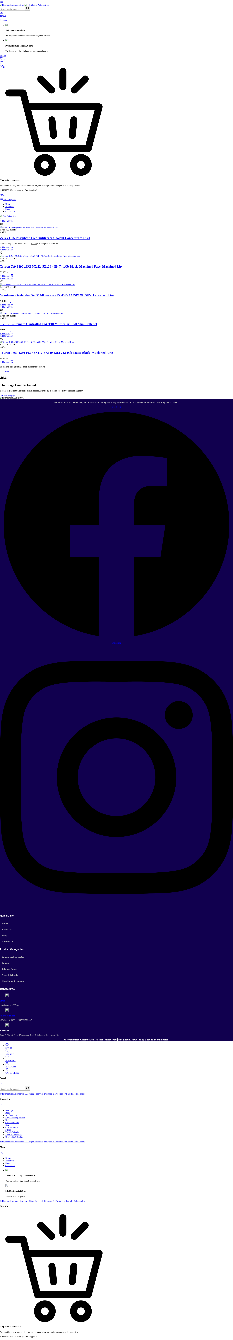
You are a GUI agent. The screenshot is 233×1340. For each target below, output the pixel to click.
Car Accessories (12, 1122)
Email (2, 1000)
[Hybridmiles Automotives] (24, 5)
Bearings (9, 1110)
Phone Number (7, 1015)
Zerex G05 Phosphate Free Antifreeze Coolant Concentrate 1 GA (45, 238)
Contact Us (10, 211)
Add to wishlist (6, 221)
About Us (9, 206)
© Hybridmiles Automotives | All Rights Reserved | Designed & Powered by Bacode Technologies (116, 1039)
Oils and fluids (9, 969)
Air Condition (11, 1115)
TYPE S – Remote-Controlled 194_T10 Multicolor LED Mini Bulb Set (48, 324)
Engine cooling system (13, 957)
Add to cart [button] (5, 247)
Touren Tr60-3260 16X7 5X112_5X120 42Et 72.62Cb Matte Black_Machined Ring (56, 352)
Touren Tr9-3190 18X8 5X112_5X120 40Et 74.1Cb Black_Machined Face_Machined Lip (61, 266)
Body (7, 1113)
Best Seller (9, 216)
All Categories (9, 199)
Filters (8, 1130)
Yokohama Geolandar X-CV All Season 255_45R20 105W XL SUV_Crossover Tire (57, 295)
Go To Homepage (7, 395)
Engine (5, 963)
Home (8, 204)
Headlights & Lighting (13, 981)
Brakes (8, 1120)
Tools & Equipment (13, 1135)
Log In (3, 55)
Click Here (4, 371)
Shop (7, 209)
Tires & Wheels (10, 975)
